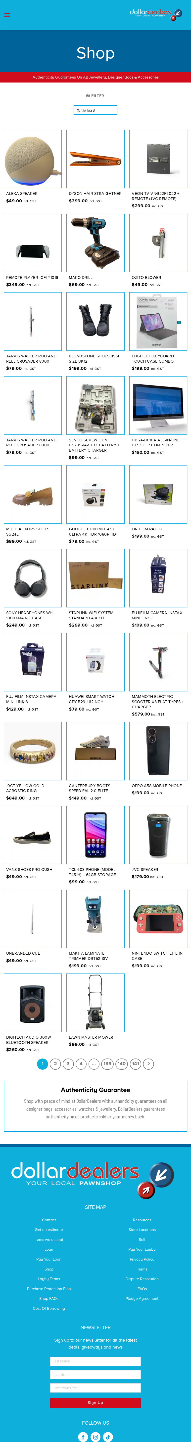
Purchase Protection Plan (49, 1288)
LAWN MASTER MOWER (91, 1037)
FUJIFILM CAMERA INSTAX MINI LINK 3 (157, 615)
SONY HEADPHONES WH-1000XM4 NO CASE (30, 615)
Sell (142, 1239)
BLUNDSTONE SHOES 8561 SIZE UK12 (94, 359)
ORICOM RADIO (147, 529)
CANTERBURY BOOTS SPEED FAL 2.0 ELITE (89, 788)
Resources (142, 1220)
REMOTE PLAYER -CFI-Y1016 (32, 277)
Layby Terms (49, 1278)
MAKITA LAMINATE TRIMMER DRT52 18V (88, 956)
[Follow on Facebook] (83, 1437)
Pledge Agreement (142, 1298)
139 (107, 1064)
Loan (49, 1249)
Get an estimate (49, 1229)
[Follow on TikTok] (108, 1437)
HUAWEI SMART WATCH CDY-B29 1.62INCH (91, 699)
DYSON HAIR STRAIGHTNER (95, 193)
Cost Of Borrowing (49, 1308)
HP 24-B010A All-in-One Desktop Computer (156, 443)
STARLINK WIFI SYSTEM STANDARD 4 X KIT (91, 615)
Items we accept (49, 1239)
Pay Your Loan (48, 1259)
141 (135, 1064)
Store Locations (142, 1229)
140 (122, 1064)
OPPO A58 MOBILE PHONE (157, 785)
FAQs (142, 1288)
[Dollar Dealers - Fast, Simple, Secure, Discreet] (156, 15)
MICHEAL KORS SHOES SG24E (27, 532)
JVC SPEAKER (145, 869)
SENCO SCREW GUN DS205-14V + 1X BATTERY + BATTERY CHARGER (94, 445)
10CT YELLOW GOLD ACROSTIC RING (25, 788)
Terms (142, 1269)
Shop (49, 1269)
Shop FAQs (48, 1298)
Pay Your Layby (142, 1249)
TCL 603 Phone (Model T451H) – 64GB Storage (92, 872)
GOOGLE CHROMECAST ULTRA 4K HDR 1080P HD (92, 532)
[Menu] (7, 15)
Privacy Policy (142, 1259)
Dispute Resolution (142, 1278)
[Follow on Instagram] (95, 1437)
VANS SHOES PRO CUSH (29, 869)
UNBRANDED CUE (23, 953)
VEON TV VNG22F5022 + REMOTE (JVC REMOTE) (155, 196)
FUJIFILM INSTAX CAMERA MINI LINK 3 (31, 699)
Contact (49, 1220)
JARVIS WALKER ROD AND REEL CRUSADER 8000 (31, 359)
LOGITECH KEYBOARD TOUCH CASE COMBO (153, 359)
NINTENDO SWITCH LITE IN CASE (157, 956)
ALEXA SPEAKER (22, 193)
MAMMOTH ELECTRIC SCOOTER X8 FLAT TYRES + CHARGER (158, 702)
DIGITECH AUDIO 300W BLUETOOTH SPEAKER (28, 1040)
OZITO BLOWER (146, 277)
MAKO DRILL (81, 277)
